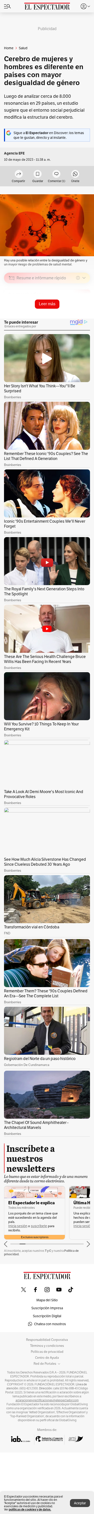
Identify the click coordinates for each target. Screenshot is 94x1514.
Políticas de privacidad (47, 1352)
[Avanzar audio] (77, 313)
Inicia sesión (17, 1226)
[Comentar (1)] (56, 174)
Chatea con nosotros (50, 1324)
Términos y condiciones (47, 1346)
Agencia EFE (14, 153)
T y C (48, 1251)
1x (84, 313)
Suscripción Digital (47, 1316)
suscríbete (39, 1226)
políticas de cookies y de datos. (30, 1509)
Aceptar (80, 1503)
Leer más (47, 304)
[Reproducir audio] (11, 306)
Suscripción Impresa (47, 1308)
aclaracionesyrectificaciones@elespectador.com (47, 1400)
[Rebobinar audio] (69, 313)
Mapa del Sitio (47, 1300)
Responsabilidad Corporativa (47, 1340)
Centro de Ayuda (47, 1358)
